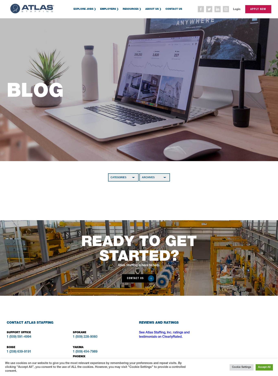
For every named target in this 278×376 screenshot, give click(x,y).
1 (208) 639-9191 (19, 352)
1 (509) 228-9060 (85, 337)
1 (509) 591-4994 (19, 337)
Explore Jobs (83, 8)
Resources (131, 8)
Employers (108, 8)
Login (236, 9)
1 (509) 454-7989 (85, 352)
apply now (258, 9)
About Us (152, 8)
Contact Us (173, 8)
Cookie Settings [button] (241, 367)
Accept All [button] (264, 367)
